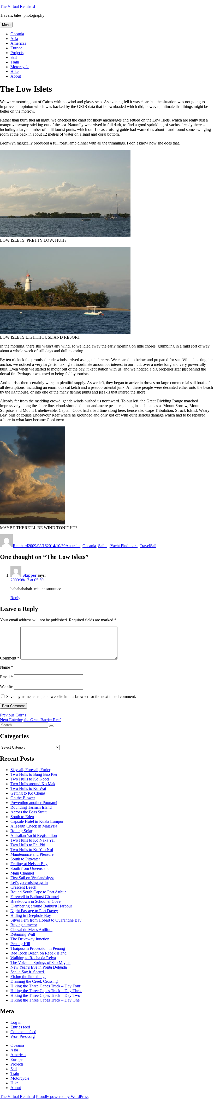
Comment (9, 658)
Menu (6, 25)
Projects (16, 52)
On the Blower (22, 798)
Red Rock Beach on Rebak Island (38, 953)
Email (6, 677)
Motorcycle (19, 67)
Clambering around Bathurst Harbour (41, 906)
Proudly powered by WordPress (62, 1096)
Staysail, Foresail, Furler (30, 769)
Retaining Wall (22, 934)
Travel (145, 545)
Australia (73, 545)
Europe (16, 48)
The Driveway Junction (29, 939)
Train (14, 62)
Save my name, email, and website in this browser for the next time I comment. (71, 696)
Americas (18, 43)
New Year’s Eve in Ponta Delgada (38, 967)
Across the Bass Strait (28, 812)
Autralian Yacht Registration (33, 835)
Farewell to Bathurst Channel (34, 896)
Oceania (17, 34)
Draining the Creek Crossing (34, 981)
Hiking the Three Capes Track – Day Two (45, 995)
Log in (15, 1022)
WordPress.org (22, 1036)
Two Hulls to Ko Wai (28, 788)
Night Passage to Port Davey (34, 911)
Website (6, 686)
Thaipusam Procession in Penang (37, 948)
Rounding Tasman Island (31, 807)
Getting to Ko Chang (27, 793)
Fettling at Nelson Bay (28, 863)
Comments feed (23, 1031)
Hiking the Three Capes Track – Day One (45, 1000)
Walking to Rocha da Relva (33, 958)
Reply (15, 597)
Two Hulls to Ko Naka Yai (32, 840)
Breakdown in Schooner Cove (35, 901)
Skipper (29, 575)
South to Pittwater (25, 859)
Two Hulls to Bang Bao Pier (33, 774)
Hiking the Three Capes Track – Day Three (46, 990)
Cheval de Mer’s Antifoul (31, 929)
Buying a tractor (23, 925)
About (15, 76)
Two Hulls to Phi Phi (27, 845)
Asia (14, 38)
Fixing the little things (28, 976)
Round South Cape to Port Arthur (38, 892)
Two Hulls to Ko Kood (29, 779)
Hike (14, 71)
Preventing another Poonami (33, 802)
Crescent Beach (23, 887)
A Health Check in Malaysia (33, 826)
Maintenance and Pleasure (32, 854)
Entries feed (20, 1027)
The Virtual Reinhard (17, 6)
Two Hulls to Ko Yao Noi (31, 849)
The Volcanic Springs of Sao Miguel (40, 962)
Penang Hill (20, 943)
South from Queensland (30, 868)
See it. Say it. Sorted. (27, 972)
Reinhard (20, 545)
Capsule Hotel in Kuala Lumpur (36, 821)
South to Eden (22, 816)
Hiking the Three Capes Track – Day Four (45, 986)
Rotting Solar (21, 831)
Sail (13, 57)
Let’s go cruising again (29, 882)
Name (6, 667)
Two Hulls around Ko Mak (32, 784)
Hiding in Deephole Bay (30, 915)
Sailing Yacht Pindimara (118, 545)
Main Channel (22, 873)
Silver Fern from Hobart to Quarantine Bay (45, 920)
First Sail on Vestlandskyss (32, 878)
